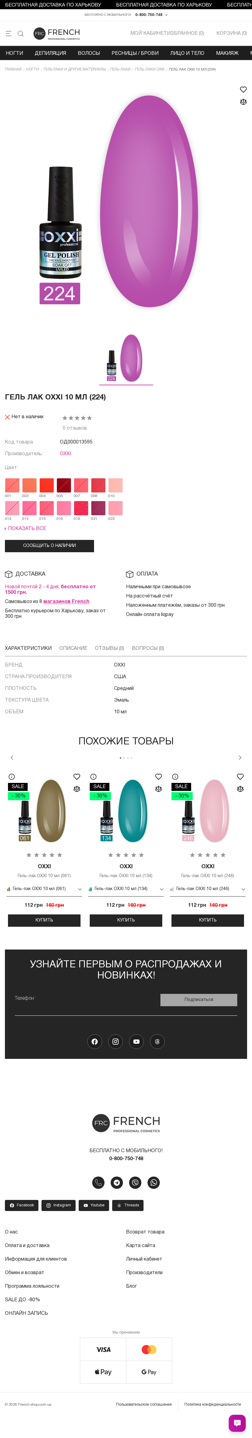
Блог (131, 1286)
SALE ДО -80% (22, 1300)
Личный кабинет (144, 1259)
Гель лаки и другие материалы (75, 69)
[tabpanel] (44, 847)
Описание (73, 648)
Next (240, 757)
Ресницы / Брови (135, 53)
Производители (144, 1273)
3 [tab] (127, 758)
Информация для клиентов (36, 1259)
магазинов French (66, 602)
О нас (11, 1232)
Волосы (89, 53)
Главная (13, 69)
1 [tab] (120, 758)
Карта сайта (140, 1246)
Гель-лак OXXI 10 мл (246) (207, 871)
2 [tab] (124, 758)
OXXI (65, 454)
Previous (12, 757)
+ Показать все (25, 529)
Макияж (227, 53)
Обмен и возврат (24, 1273)
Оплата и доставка (27, 1246)
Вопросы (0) (148, 648)
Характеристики (28, 648)
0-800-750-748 (148, 15)
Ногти (14, 53)
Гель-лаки (120, 69)
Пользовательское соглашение (144, 1404)
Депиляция (50, 53)
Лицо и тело (187, 53)
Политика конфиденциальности (212, 1404)
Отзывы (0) (109, 648)
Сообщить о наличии (49, 546)
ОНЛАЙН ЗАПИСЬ (26, 1313)
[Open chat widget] (237, 1423)
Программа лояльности (32, 1286)
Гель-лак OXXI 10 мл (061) (44, 871)
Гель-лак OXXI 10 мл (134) (126, 871)
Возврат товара (145, 1232)
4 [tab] (131, 758)
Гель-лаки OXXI (149, 69)
